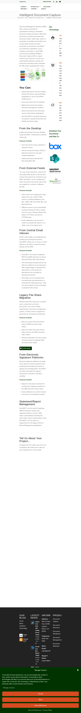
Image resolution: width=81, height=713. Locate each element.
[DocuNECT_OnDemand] (55, 181)
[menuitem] (22, 1)
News (21, 623)
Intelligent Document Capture (40, 15)
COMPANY (23, 6)
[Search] (20, 11)
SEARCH (43, 8)
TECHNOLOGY (35, 6)
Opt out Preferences (35, 710)
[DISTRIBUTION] (52, 104)
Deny (40, 699)
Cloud (21, 621)
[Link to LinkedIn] (56, 1)
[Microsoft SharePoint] (55, 159)
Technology (23, 628)
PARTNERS (23, 8)
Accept (40, 694)
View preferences (40, 705)
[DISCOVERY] (52, 65)
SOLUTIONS (46, 6)
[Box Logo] (55, 146)
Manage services (9, 688)
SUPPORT (34, 8)
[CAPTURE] (52, 37)
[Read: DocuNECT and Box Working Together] (32, 648)
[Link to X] (53, 1)
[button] (78, 670)
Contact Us (22, 1)
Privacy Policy (47, 710)
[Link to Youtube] (60, 1)
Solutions (22, 626)
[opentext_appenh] (55, 171)
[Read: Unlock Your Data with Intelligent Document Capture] (32, 623)
